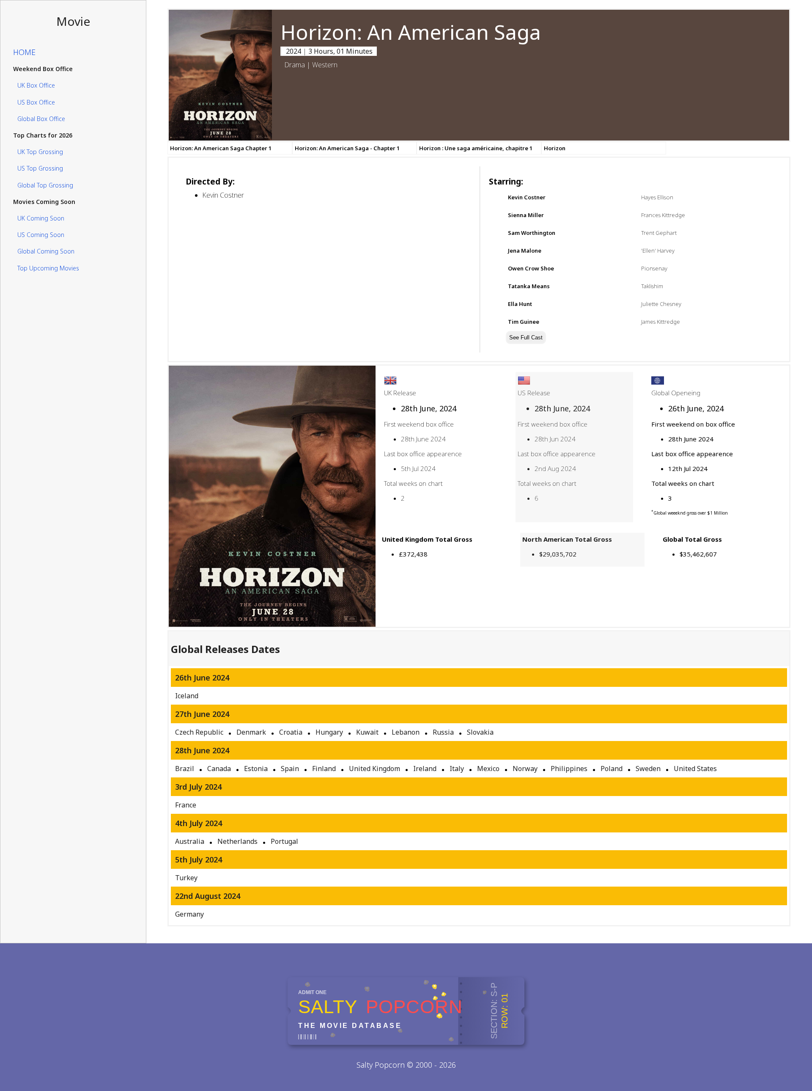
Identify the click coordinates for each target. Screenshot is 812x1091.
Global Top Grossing (45, 185)
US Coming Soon (40, 235)
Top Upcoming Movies (48, 268)
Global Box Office (41, 119)
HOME (24, 52)
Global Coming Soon (45, 252)
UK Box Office (36, 86)
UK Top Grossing (40, 152)
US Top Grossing (40, 169)
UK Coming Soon (40, 218)
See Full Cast (526, 337)
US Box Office (36, 102)
